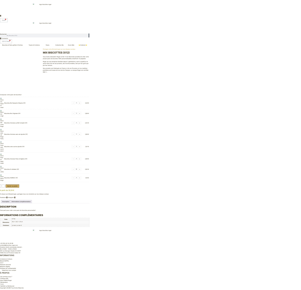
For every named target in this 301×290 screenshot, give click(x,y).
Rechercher (3, 34)
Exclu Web (71, 45)
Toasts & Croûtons (34, 45)
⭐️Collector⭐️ (83, 45)
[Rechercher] (88, 35)
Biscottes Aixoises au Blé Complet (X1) (15, 123)
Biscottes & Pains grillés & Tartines (12, 45)
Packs (47, 45)
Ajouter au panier (12, 186)
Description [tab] (5, 201)
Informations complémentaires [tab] (21, 201)
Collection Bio (59, 45)
